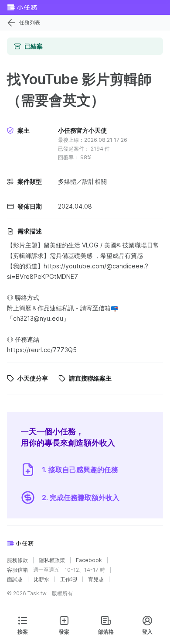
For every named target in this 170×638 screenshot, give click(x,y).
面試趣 (15, 579)
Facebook (89, 560)
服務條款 (17, 560)
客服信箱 (17, 570)
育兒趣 (96, 579)
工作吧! (68, 579)
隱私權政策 (52, 560)
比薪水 (41, 579)
